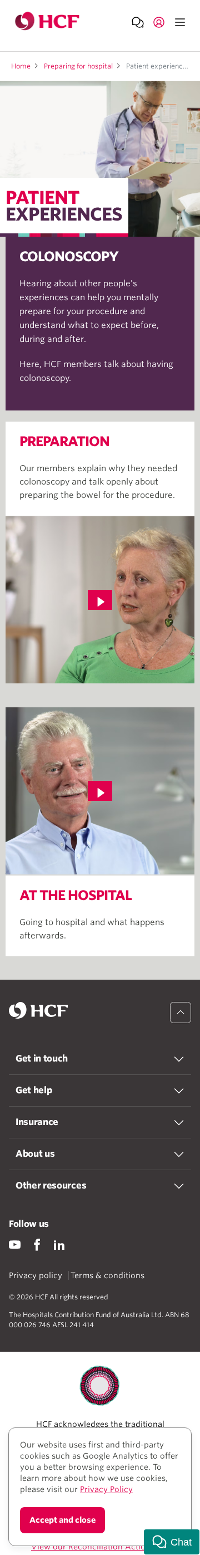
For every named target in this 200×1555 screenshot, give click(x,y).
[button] (171, 1541)
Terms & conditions (107, 1275)
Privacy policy (35, 1275)
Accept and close (62, 1519)
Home (21, 66)
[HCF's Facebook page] (37, 1244)
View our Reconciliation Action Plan (100, 1546)
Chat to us (138, 22)
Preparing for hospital (78, 66)
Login (159, 22)
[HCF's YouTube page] (15, 1244)
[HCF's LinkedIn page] (59, 1244)
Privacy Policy (106, 1489)
